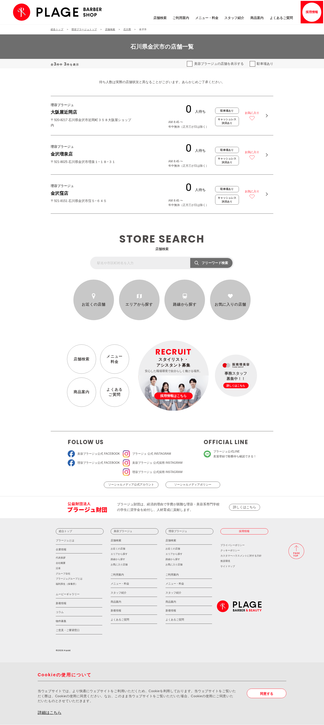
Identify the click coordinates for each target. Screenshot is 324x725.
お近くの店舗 (93, 304)
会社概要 (60, 563)
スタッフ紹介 (234, 18)
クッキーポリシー (230, 550)
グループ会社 (63, 573)
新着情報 (61, 603)
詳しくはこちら (244, 507)
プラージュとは (65, 540)
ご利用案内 (181, 18)
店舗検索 (160, 18)
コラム (60, 612)
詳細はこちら (49, 712)
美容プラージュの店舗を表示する (219, 63)
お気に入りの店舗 (230, 304)
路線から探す (185, 304)
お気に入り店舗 (119, 564)
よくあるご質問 (281, 18)
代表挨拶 (60, 557)
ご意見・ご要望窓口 (68, 630)
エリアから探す (139, 304)
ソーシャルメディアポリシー (192, 484)
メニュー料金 (114, 359)
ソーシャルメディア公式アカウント (131, 484)
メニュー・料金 (206, 18)
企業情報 (61, 549)
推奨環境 (225, 561)
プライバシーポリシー (232, 545)
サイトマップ (227, 566)
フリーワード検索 (215, 263)
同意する (266, 694)
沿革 (58, 568)
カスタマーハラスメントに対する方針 (241, 555)
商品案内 (257, 18)
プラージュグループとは (69, 578)
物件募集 (61, 621)
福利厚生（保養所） (67, 584)
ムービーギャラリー (68, 594)
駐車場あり (265, 63)
